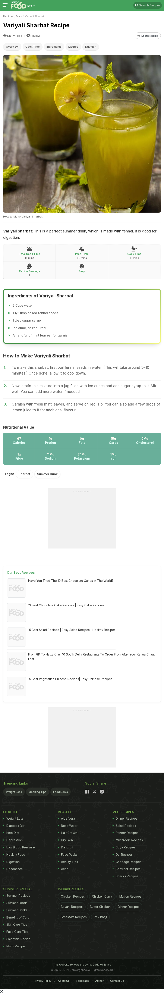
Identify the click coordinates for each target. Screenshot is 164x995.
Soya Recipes (125, 847)
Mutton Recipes (130, 896)
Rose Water (69, 825)
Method (73, 46)
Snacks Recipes (127, 876)
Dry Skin (67, 840)
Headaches (14, 869)
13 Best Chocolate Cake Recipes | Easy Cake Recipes (66, 605)
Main (19, 16)
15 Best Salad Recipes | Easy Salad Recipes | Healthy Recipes (72, 630)
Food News (60, 792)
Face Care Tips (17, 931)
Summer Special (18, 889)
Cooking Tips (37, 792)
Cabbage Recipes (128, 862)
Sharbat (24, 474)
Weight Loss (14, 792)
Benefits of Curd (17, 917)
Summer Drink (47, 474)
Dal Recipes (124, 854)
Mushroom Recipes (129, 840)
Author (99, 980)
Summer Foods (16, 903)
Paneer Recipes (127, 833)
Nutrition (90, 46)
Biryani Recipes (72, 906)
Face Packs (69, 854)
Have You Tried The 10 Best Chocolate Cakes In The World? (70, 580)
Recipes (8, 16)
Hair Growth (69, 833)
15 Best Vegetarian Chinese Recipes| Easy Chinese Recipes (70, 679)
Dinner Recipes (126, 818)
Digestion (13, 862)
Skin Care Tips (16, 924)
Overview (12, 46)
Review (35, 35)
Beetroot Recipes (128, 869)
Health (10, 812)
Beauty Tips (69, 862)
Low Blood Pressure (20, 847)
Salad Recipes (126, 825)
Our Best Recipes (21, 572)
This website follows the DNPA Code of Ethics (82, 964)
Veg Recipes (123, 812)
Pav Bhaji (100, 917)
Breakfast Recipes (74, 917)
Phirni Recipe (15, 946)
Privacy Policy (42, 980)
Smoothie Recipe (18, 939)
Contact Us (117, 980)
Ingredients (54, 46)
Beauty (65, 812)
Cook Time (32, 46)
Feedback (82, 980)
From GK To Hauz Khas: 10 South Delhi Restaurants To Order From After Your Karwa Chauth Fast (92, 657)
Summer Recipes (18, 895)
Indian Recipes (71, 889)
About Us (64, 980)
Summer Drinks (16, 910)
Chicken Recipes (73, 896)
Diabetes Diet (15, 825)
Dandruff (67, 847)
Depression (14, 840)
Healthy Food (15, 854)
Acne (64, 869)
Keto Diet (12, 833)
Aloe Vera (68, 818)
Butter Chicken (100, 906)
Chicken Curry (102, 896)
